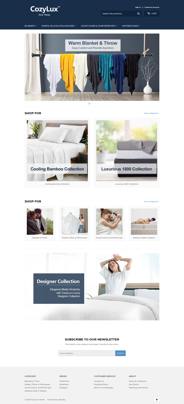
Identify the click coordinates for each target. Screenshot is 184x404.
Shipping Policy (101, 384)
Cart (154, 13)
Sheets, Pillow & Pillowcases (58, 26)
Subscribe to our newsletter (92, 339)
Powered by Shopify (56, 399)
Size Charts (134, 384)
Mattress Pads (130, 26)
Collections (64, 381)
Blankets (30, 26)
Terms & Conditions (137, 381)
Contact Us (99, 381)
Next (154, 67)
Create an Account (152, 7)
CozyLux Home (38, 399)
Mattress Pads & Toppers (36, 391)
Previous (30, 67)
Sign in (138, 7)
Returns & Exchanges (103, 387)
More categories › (151, 113)
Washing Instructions (138, 387)
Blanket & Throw (32, 381)
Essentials (64, 384)
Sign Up (120, 353)
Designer (63, 387)
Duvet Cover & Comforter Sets (98, 26)
